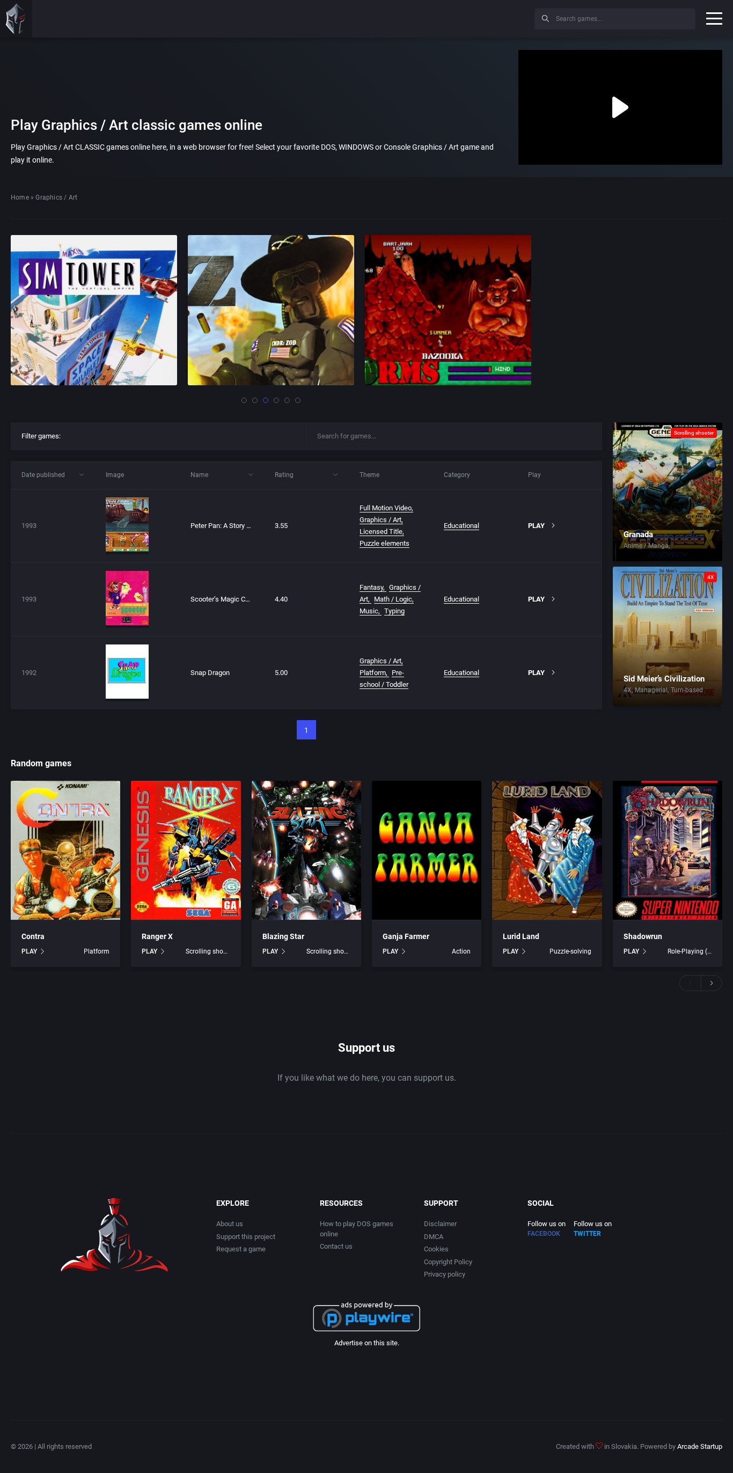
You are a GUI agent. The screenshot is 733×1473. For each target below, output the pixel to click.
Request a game (241, 1249)
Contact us (336, 1246)
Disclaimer (440, 1224)
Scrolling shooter (694, 433)
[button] (244, 400)
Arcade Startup (699, 1446)
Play (536, 526)
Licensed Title (381, 531)
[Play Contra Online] (65, 850)
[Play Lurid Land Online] (547, 850)
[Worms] (272, 310)
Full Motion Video (386, 508)
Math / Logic (393, 599)
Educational (461, 526)
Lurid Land (521, 936)
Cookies (436, 1249)
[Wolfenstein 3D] (449, 310)
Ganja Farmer (406, 936)
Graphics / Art (380, 520)
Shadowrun (643, 936)
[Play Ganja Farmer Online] (426, 850)
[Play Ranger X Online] (185, 850)
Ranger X (157, 936)
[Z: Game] (95, 310)
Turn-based (687, 690)
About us (229, 1224)
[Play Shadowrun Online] (667, 850)
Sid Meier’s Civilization (664, 679)
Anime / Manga (646, 545)
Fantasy (371, 587)
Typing (394, 611)
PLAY (29, 951)
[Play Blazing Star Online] (306, 850)
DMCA (433, 1237)
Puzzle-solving (570, 951)
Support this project (245, 1237)
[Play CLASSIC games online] (16, 19)
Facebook (543, 1233)
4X (710, 577)
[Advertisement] (438, 17)
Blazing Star (283, 936)
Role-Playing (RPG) (690, 951)
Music (369, 611)
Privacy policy (444, 1274)
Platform (373, 673)
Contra (33, 936)
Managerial (651, 690)
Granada (638, 534)
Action (461, 951)
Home (20, 197)
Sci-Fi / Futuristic (696, 545)
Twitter (587, 1233)
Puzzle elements (384, 543)
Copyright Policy (448, 1262)
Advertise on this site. (366, 1343)
